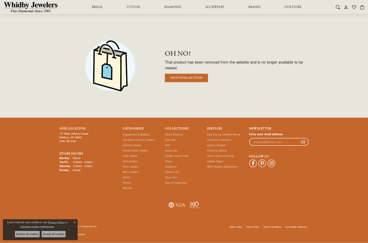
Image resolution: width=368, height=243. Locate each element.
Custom (133, 7)
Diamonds (172, 7)
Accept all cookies (53, 234)
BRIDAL (97, 7)
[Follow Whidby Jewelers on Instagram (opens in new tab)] (271, 163)
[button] (338, 7)
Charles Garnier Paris (177, 156)
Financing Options (217, 150)
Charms (127, 182)
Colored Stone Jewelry (135, 150)
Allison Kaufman (174, 134)
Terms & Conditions (272, 226)
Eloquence (171, 166)
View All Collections (176, 182)
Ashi (167, 145)
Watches (127, 188)
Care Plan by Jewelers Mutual (223, 134)
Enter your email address (266, 134)
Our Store (292, 7)
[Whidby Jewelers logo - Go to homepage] (30, 7)
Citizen (168, 161)
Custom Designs (216, 145)
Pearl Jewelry (130, 156)
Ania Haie (170, 140)
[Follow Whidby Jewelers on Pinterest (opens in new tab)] (262, 163)
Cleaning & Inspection (219, 140)
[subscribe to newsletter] (303, 141)
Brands (254, 7)
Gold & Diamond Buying (220, 156)
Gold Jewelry (130, 161)
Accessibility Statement (296, 226)
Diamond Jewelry (132, 145)
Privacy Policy (252, 226)
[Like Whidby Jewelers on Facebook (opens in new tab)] (253, 163)
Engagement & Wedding (136, 134)
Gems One (171, 177)
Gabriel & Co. (172, 172)
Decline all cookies (27, 234)
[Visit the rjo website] (194, 205)
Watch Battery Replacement (222, 166)
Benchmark (171, 150)
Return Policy (236, 226)
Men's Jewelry (130, 172)
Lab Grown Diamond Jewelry (138, 140)
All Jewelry (214, 7)
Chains (126, 177)
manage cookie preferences (37, 226)
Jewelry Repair (215, 161)
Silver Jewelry (130, 166)
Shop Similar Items (186, 78)
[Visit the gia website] (176, 205)
